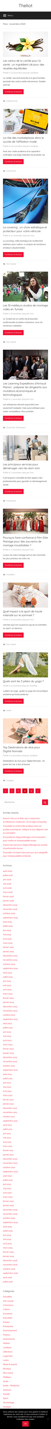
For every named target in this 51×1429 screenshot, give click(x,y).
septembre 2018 (10, 1273)
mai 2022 (7, 1087)
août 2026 (7, 871)
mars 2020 (8, 1197)
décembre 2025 (10, 905)
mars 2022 (7, 1095)
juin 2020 (7, 1184)
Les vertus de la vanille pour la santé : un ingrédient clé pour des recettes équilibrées (23, 64)
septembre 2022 (10, 1070)
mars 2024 (8, 994)
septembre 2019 (10, 1222)
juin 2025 (7, 930)
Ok (25, 1424)
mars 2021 (7, 1146)
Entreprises (21, 427)
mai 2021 (7, 1138)
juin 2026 (7, 879)
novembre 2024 (10, 960)
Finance (6, 1335)
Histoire (6, 1343)
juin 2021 (7, 1133)
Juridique (7, 1347)
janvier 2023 (8, 1053)
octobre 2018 (9, 1269)
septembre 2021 (10, 1121)
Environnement (10, 1330)
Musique (7, 1369)
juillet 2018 (8, 1281)
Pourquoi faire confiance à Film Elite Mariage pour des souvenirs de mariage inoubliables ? (25, 541)
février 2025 (8, 947)
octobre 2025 (9, 913)
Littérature (7, 1352)
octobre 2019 (9, 1218)
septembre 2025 (10, 918)
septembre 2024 (10, 968)
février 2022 (8, 1100)
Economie (10, 427)
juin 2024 (7, 981)
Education (7, 1318)
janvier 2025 (8, 951)
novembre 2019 (10, 1214)
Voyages (10, 780)
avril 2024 (7, 989)
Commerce (11, 171)
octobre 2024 (9, 964)
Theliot (25, 5)
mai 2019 (7, 1239)
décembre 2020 (10, 1159)
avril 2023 (7, 1040)
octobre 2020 (9, 1167)
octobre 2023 (9, 1015)
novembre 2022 (10, 1061)
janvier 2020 (8, 1205)
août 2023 (7, 1023)
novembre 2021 (10, 1112)
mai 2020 (7, 1188)
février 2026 (8, 896)
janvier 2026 (8, 901)
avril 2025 (7, 939)
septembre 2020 (10, 1171)
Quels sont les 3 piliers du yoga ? (23, 681)
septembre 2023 (10, 1019)
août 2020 (7, 1176)
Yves (32, 235)
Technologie (8, 1402)
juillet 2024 (8, 977)
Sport (5, 1398)
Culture (6, 1309)
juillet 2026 (8, 875)
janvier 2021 (8, 1155)
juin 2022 (7, 1083)
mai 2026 (7, 884)
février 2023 (8, 1049)
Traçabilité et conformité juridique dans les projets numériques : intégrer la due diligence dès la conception (25, 829)
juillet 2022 (8, 1078)
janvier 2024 (8, 1002)
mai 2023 (7, 1036)
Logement (7, 1356)
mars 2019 (7, 1248)
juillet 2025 (8, 926)
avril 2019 (7, 1243)
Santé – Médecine (11, 1385)
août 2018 (7, 1277)
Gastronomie (11, 101)
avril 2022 (7, 1091)
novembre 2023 (10, 1011)
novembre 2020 (10, 1163)
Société (6, 1394)
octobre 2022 (9, 1066)
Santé (8, 710)
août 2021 (7, 1125)
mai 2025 (7, 934)
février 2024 (8, 998)
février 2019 (8, 1252)
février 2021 (8, 1150)
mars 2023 (8, 1044)
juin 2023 (7, 1032)
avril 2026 (7, 888)
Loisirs (6, 1360)
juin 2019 (7, 1235)
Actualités (10, 574)
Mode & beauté (10, 1364)
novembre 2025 (10, 909)
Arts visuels (8, 1301)
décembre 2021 (10, 1108)
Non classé (11, 264)
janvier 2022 (8, 1104)
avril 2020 (7, 1193)
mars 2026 (8, 892)
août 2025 (7, 922)
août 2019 (7, 1226)
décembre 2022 (10, 1057)
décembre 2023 (10, 1006)
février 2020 (8, 1201)
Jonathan (34, 73)
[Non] (48, 1419)
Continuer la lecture (13, 92)
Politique (7, 1377)
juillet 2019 (8, 1231)
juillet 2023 (8, 1027)
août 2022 (7, 1074)
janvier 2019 (8, 1256)
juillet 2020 (8, 1180)
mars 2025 (8, 943)
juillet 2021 (7, 1129)
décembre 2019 (10, 1210)
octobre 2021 (9, 1116)
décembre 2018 (10, 1260)
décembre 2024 (10, 956)
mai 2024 (7, 985)
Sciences (7, 1390)
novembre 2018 (10, 1265)
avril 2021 (7, 1142)
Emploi (6, 1322)
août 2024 (7, 973)
